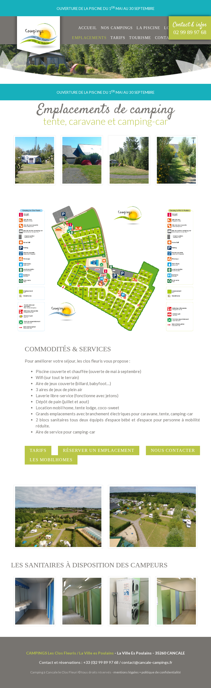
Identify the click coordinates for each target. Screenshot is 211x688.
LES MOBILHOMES (51, 459)
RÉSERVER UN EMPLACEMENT (98, 450)
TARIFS (117, 38)
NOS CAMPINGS (117, 28)
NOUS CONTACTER (173, 450)
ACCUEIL (87, 28)
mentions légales (126, 672)
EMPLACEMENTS (89, 38)
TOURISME (140, 38)
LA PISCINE (148, 28)
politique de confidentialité (161, 672)
